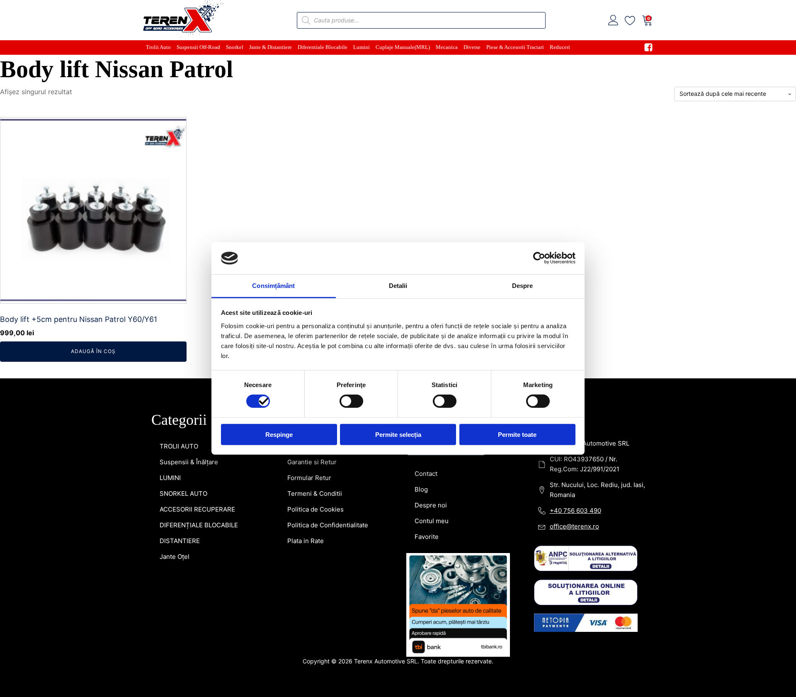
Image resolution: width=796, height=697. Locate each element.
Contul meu (432, 521)
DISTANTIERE (180, 541)
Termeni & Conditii (314, 493)
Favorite (427, 537)
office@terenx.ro (574, 526)
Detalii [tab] (398, 285)
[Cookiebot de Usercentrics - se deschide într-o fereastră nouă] (539, 258)
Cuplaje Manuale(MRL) (403, 47)
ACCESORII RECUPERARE (197, 509)
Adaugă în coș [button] (93, 351)
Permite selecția (398, 434)
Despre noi (431, 505)
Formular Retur (309, 478)
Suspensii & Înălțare (189, 462)
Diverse (472, 47)
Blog (421, 489)
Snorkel (234, 47)
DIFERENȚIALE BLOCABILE (199, 525)
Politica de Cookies (315, 509)
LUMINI (170, 478)
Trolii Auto (158, 47)
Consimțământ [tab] (273, 285)
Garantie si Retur (312, 462)
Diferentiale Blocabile (322, 47)
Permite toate (517, 434)
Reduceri (560, 47)
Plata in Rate (305, 541)
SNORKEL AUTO (183, 493)
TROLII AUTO (179, 446)
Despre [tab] (522, 285)
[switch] (351, 401)
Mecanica (447, 47)
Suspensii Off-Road (198, 47)
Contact (426, 474)
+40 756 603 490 (575, 510)
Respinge (279, 434)
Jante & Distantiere (270, 47)
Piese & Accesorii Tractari (515, 47)
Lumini (361, 47)
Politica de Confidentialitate (327, 525)
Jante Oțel (174, 557)
